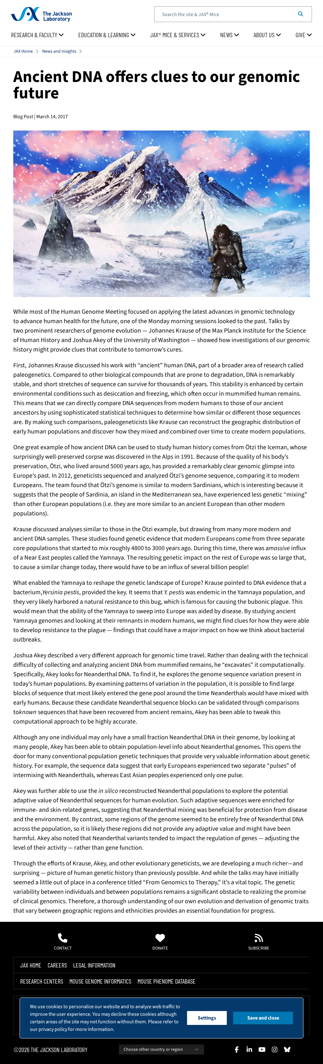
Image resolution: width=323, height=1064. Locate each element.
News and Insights (59, 51)
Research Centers (41, 981)
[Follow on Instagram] (274, 1049)
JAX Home (23, 51)
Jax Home (30, 965)
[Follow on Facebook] (237, 1049)
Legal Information (94, 965)
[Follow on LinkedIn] (249, 1049)
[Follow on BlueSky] (287, 1049)
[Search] (300, 14)
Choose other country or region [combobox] (153, 1049)
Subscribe (258, 948)
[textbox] (233, 14)
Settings (207, 1018)
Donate (160, 948)
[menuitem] (37, 35)
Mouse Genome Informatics (100, 981)
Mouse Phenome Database (167, 981)
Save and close (263, 1018)
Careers (57, 965)
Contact (63, 948)
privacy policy (52, 1029)
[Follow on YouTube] (262, 1049)
